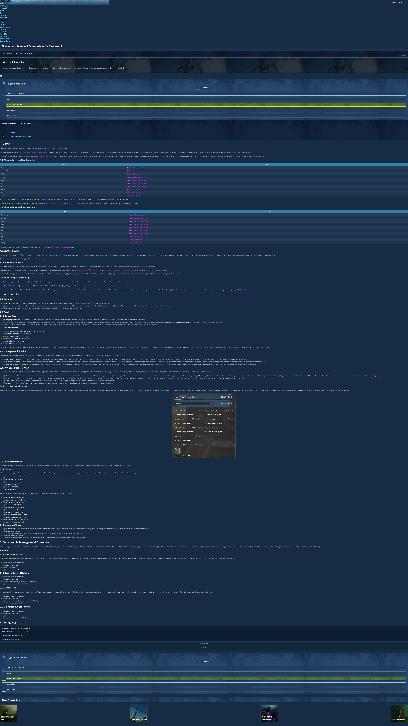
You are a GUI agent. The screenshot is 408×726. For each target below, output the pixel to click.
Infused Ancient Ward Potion (14, 497)
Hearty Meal (9, 322)
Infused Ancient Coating (13, 482)
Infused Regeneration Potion (14, 306)
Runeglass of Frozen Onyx (74, 203)
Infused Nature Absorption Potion (16, 517)
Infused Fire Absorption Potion (15, 512)
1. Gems (6, 128)
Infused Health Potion (12, 303)
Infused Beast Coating (12, 487)
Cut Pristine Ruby (124, 282)
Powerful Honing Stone (12, 364)
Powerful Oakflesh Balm (13, 362)
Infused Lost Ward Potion (13, 510)
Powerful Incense (10, 529)
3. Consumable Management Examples (17, 136)
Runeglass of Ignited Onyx (137, 174)
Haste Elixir (8, 378)
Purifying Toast (74, 306)
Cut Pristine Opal (134, 189)
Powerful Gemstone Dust (13, 359)
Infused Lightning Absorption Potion (16, 519)
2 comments (402, 55)
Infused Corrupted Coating (13, 477)
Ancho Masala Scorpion (12, 339)
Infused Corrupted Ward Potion (15, 507)
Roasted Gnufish (10, 341)
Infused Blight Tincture (12, 531)
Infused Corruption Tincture (14, 536)
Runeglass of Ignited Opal (137, 171)
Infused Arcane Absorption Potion (16, 515)
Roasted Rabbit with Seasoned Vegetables (18, 331)
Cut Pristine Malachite (130, 270)
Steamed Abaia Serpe (12, 336)
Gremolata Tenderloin (12, 334)
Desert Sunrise (10, 324)
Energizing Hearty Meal (12, 320)
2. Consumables (9, 132)
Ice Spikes (32, 203)
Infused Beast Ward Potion (13, 505)
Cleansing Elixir (10, 376)
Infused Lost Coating (11, 484)
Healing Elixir (9, 381)
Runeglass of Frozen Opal (53, 203)
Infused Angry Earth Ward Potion (15, 500)
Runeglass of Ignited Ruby (32, 152)
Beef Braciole (9, 343)
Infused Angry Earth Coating (14, 479)
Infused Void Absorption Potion (15, 522)
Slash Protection (28, 255)
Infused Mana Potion (12, 308)
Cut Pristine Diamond (81, 270)
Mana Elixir (8, 383)
